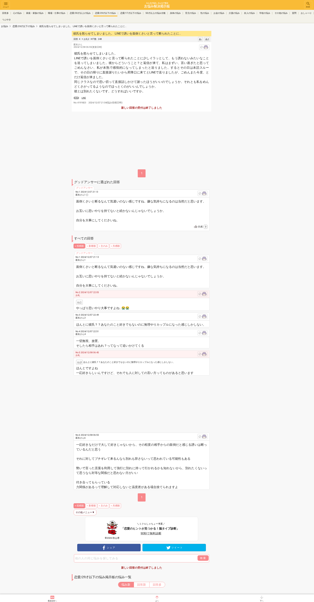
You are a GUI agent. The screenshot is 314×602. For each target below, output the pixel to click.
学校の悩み (264, 13)
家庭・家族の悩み (35, 13)
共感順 (116, 246)
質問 (294, 13)
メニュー (6, 7)
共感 (202, 226)
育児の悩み (190, 13)
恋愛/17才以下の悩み (130, 13)
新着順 (92, 246)
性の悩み (204, 13)
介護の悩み (234, 13)
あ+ (207, 39)
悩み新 (126, 584)
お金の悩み (219, 13)
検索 (308, 7)
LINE (84, 98)
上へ (157, 601)
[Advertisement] (236, 84)
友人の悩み (249, 13)
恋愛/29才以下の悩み (105, 13)
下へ (261, 601)
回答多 (5, 13)
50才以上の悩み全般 (156, 13)
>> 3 (79, 362)
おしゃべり (306, 13)
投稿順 (80, 246)
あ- (200, 39)
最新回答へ (52, 601)
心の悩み (17, 13)
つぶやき (6, 19)
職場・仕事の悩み (56, 13)
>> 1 (79, 302)
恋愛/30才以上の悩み (80, 13)
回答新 (141, 584)
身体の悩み (175, 13)
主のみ (104, 246)
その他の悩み (281, 13)
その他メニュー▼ (85, 512)
